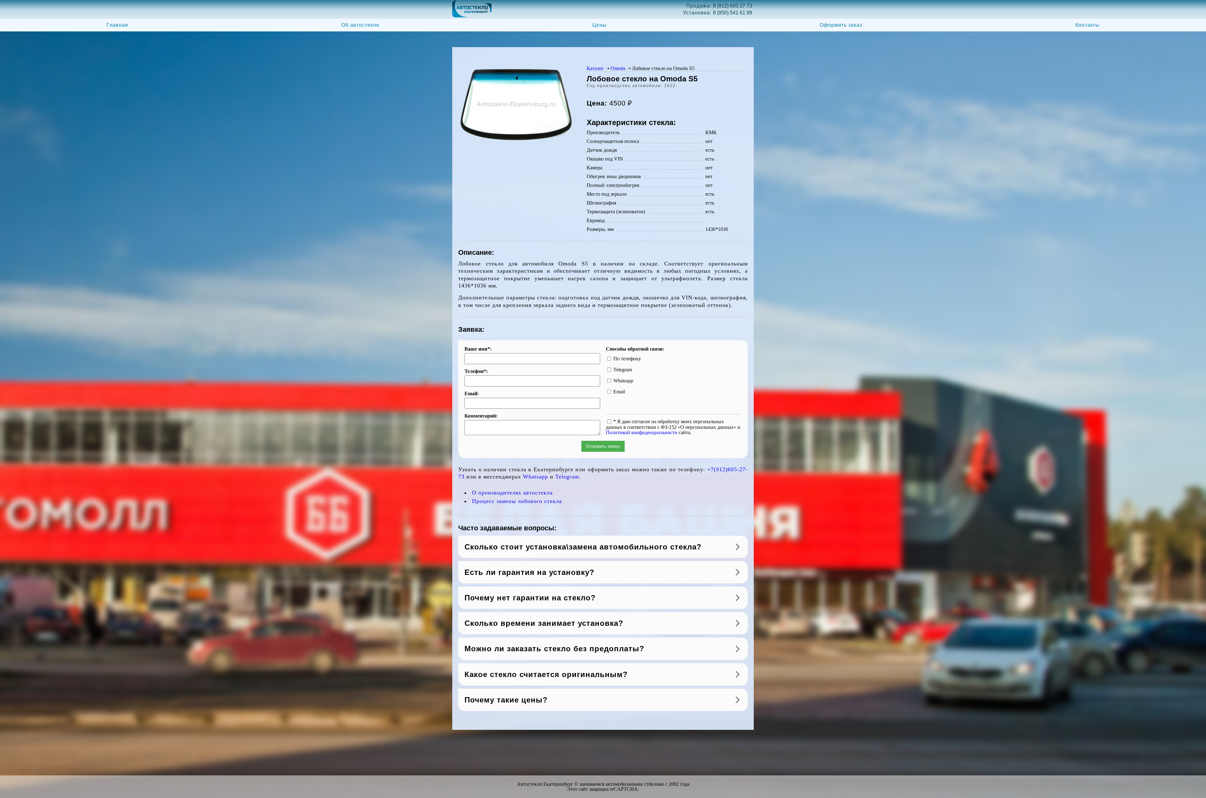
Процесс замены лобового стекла (517, 501)
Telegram (567, 476)
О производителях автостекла (512, 492)
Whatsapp (535, 476)
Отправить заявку (603, 446)
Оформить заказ (841, 25)
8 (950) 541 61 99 (732, 12)
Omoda (618, 68)
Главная (117, 25)
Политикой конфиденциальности (641, 432)
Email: (471, 393)
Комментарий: (480, 415)
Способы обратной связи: (635, 349)
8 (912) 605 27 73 (732, 5)
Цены (599, 25)
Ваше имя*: (478, 349)
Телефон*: (476, 371)
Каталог (595, 68)
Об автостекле (360, 25)
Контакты (1087, 25)
